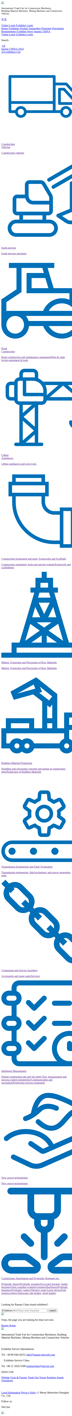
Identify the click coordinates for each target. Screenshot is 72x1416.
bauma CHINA (42, 31)
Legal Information (10, 1392)
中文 (4, 19)
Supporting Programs (40, 28)
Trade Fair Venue (37, 1377)
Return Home (8, 1325)
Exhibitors (14, 28)
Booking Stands (55, 1377)
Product (24, 28)
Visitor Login (8, 25)
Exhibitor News (25, 31)
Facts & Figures (18, 1377)
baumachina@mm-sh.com (40, 1366)
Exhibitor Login (24, 25)
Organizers (7, 1380)
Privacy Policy (29, 1392)
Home (4, 28)
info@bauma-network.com (40, 1354)
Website (5, 1377)
